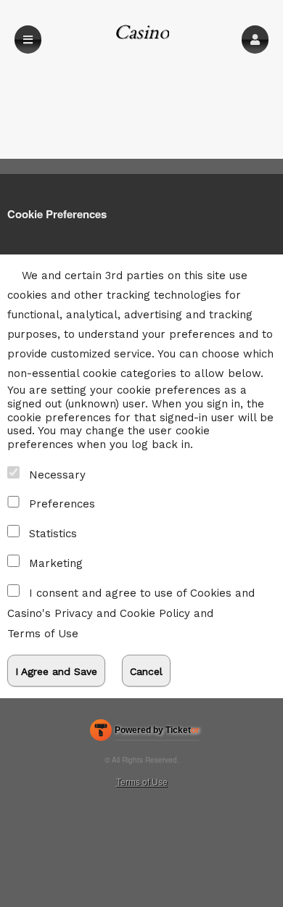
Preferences (62, 503)
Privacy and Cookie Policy (122, 613)
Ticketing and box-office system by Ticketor (144, 733)
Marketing (56, 563)
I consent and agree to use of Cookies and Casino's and (131, 613)
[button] (255, 39)
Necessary (57, 474)
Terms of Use (42, 633)
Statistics (53, 533)
